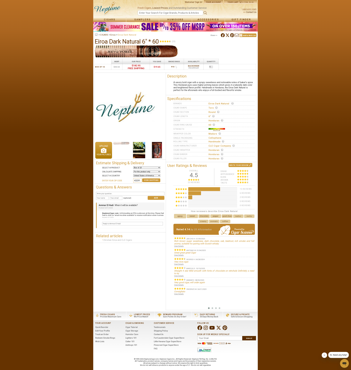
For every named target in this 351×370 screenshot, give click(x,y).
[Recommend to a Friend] (237, 35)
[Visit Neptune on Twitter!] (219, 329)
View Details (179, 246)
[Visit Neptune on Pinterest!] (225, 329)
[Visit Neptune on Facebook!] (200, 329)
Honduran (214, 150)
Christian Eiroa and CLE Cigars (117, 240)
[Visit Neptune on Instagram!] (206, 329)
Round (212, 112)
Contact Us (250, 12)
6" (210, 116)
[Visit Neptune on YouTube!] (212, 329)
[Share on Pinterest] (232, 35)
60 (210, 125)
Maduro (213, 133)
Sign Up (249, 338)
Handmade (214, 141)
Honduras (214, 120)
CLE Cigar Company (220, 146)
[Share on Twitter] (227, 35)
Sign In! (198, 2)
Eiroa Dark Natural (219, 103)
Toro (211, 108)
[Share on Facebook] (223, 35)
